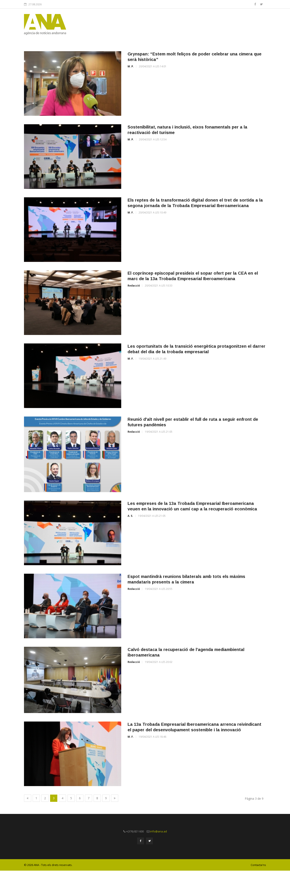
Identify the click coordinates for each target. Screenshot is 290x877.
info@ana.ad (158, 831)
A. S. (130, 516)
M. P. (131, 66)
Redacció (134, 285)
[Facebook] (255, 4)
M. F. (131, 212)
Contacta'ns (258, 865)
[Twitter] (261, 4)
